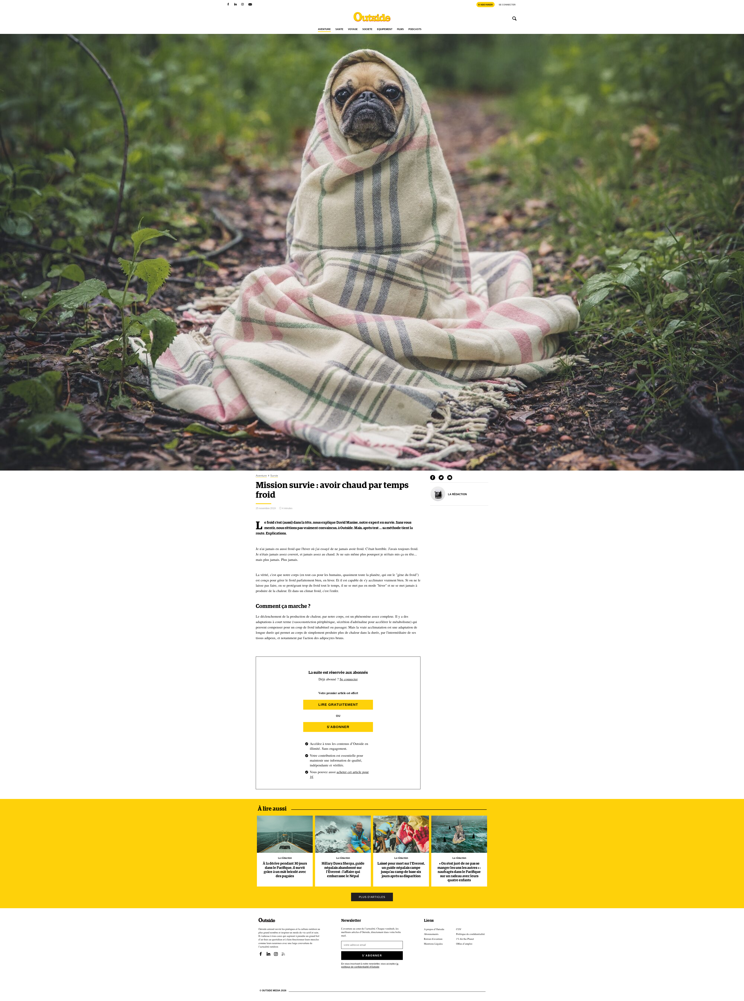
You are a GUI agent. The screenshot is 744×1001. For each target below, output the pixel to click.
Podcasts (414, 29)
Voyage (353, 29)
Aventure (324, 29)
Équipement (384, 29)
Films (400, 29)
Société (367, 29)
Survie (274, 475)
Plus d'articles (372, 897)
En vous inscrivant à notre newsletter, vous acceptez (369, 965)
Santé (339, 29)
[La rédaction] (438, 500)
